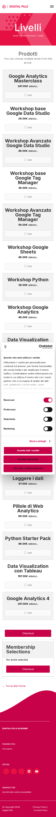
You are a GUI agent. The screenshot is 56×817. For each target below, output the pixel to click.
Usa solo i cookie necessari (28, 468)
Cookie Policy (40, 810)
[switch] (48, 409)
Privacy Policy (40, 807)
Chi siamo (7, 748)
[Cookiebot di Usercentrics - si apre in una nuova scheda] (39, 347)
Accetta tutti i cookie (28, 450)
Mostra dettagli (38, 441)
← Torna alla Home (14, 685)
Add (29, 95)
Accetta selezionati (28, 459)
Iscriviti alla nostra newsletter (16, 792)
